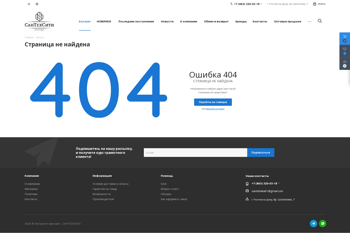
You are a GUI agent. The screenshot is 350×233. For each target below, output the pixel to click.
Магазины (31, 189)
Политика (31, 194)
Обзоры (166, 194)
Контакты (31, 199)
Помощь (167, 175)
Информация (102, 175)
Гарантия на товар (105, 189)
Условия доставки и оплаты (111, 183)
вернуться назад (215, 108)
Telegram (29, 4)
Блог (164, 183)
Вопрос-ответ (170, 189)
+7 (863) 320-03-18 (264, 183)
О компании (32, 183)
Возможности (102, 194)
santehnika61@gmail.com (267, 191)
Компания (32, 175)
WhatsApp (37, 4)
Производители (103, 199)
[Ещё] (310, 21)
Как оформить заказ (174, 199)
